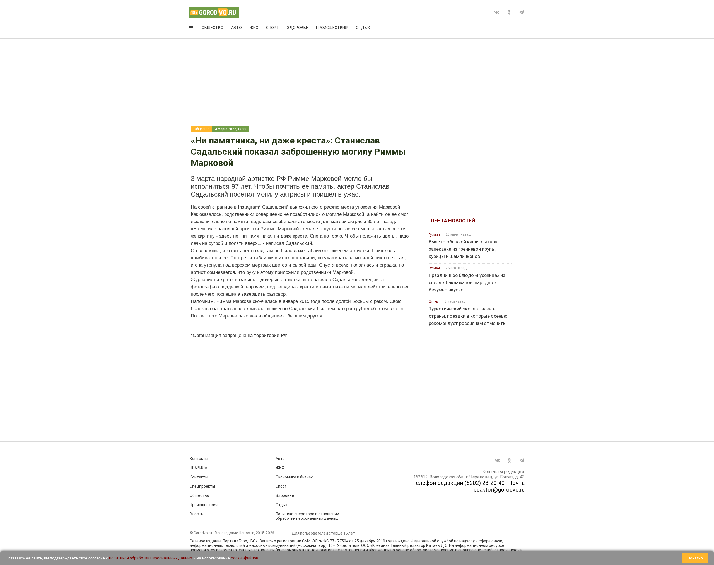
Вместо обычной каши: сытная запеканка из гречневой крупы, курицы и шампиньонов (463, 249)
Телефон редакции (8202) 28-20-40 (459, 483)
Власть (196, 514)
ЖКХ (254, 27)
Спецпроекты (202, 486)
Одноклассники (509, 12)
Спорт (272, 27)
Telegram (521, 12)
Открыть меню (191, 29)
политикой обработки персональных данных (150, 558)
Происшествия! (332, 27)
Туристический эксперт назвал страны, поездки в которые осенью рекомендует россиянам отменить (468, 316)
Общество (212, 27)
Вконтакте (496, 12)
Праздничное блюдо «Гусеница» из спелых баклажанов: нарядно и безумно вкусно (467, 282)
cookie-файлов (244, 558)
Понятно (695, 558)
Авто (236, 27)
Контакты (199, 458)
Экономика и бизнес (294, 477)
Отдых (363, 27)
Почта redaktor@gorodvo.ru (498, 486)
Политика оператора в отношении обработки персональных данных (307, 516)
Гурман (434, 235)
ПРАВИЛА (198, 468)
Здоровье (297, 27)
